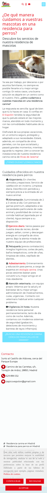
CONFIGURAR (13, 481)
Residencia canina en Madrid (20, 443)
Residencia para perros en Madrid (23, 446)
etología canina (27, 269)
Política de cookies (12, 474)
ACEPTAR (23, 488)
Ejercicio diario (16, 226)
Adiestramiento (17, 263)
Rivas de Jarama (29, 157)
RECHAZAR (35, 481)
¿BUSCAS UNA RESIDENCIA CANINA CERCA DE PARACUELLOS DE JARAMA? (23, 337)
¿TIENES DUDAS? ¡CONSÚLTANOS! (23, 162)
